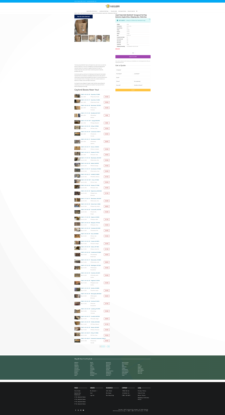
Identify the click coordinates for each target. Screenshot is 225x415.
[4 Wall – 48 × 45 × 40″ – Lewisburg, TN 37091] (92, 311)
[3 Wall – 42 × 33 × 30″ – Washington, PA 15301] (92, 268)
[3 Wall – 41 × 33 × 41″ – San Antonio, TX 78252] (92, 170)
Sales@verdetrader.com (91, 1)
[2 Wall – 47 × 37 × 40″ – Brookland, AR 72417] (92, 115)
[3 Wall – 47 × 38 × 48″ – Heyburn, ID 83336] (92, 218)
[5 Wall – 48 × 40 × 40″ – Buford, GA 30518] (92, 164)
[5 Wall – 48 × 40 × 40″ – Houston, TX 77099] (92, 186)
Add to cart (133, 56)
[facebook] (76, 410)
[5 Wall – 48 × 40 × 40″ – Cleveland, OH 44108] (92, 229)
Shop (79, 13)
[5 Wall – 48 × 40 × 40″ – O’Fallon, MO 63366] (92, 323)
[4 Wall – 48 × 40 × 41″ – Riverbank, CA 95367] (92, 141)
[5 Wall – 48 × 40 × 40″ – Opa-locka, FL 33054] (92, 95)
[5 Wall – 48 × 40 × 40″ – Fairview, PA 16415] (92, 303)
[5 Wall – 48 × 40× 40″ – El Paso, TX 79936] (92, 334)
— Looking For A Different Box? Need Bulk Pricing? (132, 20)
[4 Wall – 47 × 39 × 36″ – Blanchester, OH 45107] (92, 159)
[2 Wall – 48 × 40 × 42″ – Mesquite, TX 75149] (92, 224)
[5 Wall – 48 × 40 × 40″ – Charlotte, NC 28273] (92, 275)
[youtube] (83, 410)
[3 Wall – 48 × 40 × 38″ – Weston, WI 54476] (92, 328)
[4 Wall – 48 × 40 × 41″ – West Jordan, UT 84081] (92, 261)
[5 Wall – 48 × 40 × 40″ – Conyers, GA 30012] (92, 242)
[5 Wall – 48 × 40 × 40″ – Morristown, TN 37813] (92, 108)
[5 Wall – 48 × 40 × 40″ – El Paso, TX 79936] (92, 127)
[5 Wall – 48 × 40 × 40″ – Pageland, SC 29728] (92, 283)
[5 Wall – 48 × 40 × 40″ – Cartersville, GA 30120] (92, 212)
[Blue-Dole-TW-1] (92, 27)
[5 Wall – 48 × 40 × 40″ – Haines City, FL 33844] (92, 205)
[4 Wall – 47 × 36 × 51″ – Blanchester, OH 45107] (92, 200)
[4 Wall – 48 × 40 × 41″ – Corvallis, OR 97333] (92, 317)
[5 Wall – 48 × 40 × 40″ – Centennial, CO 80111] (92, 134)
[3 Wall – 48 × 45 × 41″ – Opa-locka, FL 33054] (92, 101)
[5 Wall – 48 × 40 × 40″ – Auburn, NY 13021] (92, 248)
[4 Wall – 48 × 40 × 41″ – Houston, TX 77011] (92, 153)
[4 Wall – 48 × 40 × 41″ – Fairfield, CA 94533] (92, 175)
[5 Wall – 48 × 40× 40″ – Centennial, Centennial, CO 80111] (92, 341)
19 (108, 346)
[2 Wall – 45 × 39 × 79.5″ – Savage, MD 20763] (92, 122)
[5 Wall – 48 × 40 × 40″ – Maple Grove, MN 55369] (92, 193)
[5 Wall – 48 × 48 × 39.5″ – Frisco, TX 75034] (92, 181)
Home (75, 13)
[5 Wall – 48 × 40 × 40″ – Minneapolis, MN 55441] (92, 296)
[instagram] (81, 410)
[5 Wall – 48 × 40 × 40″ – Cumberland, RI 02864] (92, 254)
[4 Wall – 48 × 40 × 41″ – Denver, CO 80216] (92, 148)
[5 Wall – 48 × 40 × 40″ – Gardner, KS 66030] (92, 289)
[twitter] (78, 410)
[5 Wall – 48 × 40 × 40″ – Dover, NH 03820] (92, 236)
